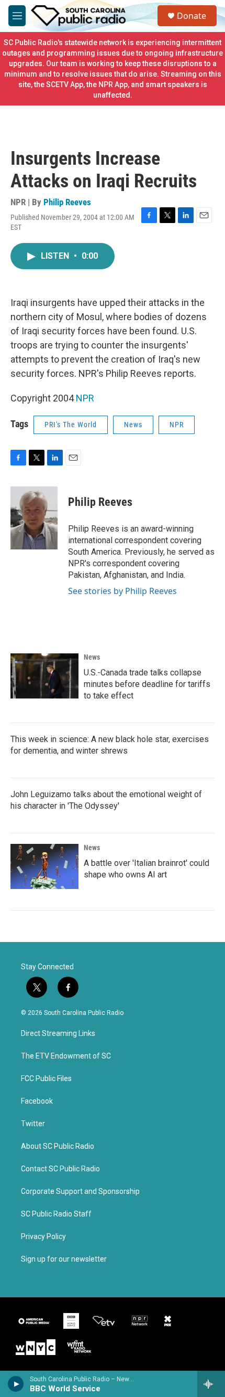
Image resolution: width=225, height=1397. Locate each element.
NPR (85, 398)
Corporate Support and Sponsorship (80, 1191)
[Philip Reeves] (34, 517)
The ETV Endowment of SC (66, 1056)
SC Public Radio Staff (56, 1214)
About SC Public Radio (57, 1146)
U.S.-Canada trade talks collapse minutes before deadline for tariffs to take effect (147, 684)
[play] (15, 1384)
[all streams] (211, 1384)
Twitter (33, 1124)
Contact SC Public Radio (60, 1169)
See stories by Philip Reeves (122, 591)
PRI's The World (70, 424)
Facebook (37, 1101)
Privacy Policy (43, 1237)
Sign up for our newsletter (64, 1259)
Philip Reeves (67, 202)
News (133, 424)
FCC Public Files (46, 1079)
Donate (191, 15)
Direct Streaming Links (58, 1034)
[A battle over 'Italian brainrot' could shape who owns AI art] (44, 866)
